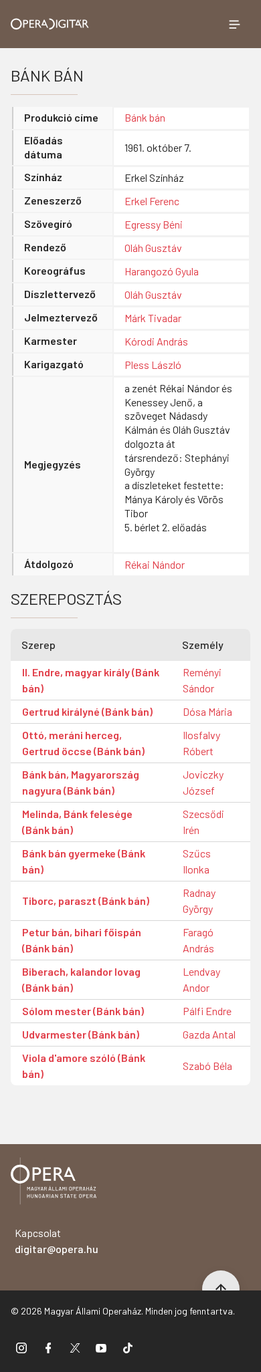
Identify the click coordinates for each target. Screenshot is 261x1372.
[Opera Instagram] (21, 1347)
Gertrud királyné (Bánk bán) (87, 711)
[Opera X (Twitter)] (75, 1347)
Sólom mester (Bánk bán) (83, 1010)
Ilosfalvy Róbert (201, 742)
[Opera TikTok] (128, 1347)
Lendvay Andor (201, 979)
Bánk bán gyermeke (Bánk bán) (83, 861)
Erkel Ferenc (151, 200)
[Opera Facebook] (48, 1347)
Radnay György (199, 900)
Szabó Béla (207, 1065)
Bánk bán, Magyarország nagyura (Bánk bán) (80, 782)
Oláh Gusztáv (153, 247)
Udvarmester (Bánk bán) (80, 1034)
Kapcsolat (56, 1240)
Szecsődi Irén (203, 821)
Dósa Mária (207, 711)
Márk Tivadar (152, 317)
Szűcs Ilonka (197, 861)
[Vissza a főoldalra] (53, 1183)
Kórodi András (156, 341)
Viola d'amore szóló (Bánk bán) (83, 1065)
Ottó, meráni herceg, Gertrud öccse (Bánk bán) (83, 742)
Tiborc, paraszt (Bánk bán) (85, 900)
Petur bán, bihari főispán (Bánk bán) (81, 940)
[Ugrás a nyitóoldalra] (50, 24)
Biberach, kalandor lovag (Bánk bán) (81, 979)
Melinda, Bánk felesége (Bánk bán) (77, 821)
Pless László (152, 364)
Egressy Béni (153, 224)
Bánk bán (144, 117)
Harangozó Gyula (161, 271)
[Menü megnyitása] (234, 24)
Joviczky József (203, 782)
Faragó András (198, 940)
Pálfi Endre (207, 1010)
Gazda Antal (209, 1034)
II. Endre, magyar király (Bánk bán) (90, 680)
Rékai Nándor (154, 564)
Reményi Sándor (202, 680)
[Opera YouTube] (101, 1347)
